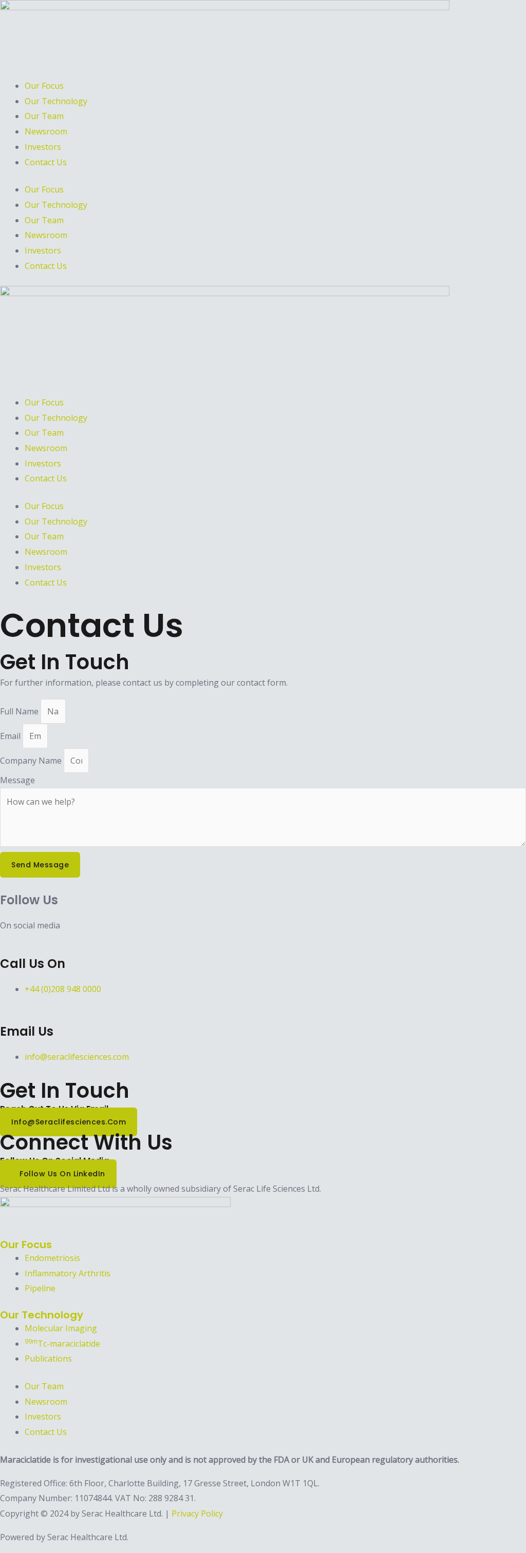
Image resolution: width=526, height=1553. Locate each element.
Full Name (20, 711)
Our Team (44, 116)
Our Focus (44, 85)
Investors (43, 146)
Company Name (32, 760)
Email (11, 736)
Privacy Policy (197, 1513)
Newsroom (46, 131)
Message (17, 780)
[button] (263, 372)
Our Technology (56, 101)
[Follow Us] (3, 884)
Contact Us (46, 162)
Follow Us (29, 899)
